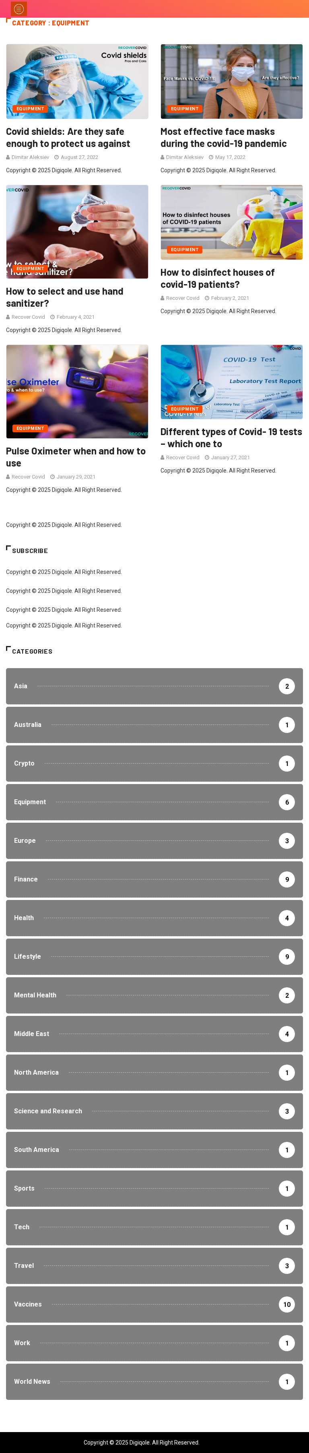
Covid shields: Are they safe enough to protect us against (68, 137)
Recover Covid (28, 317)
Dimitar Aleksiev (30, 157)
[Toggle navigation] (19, 9)
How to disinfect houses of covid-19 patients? (218, 278)
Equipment (30, 108)
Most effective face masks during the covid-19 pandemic (224, 137)
